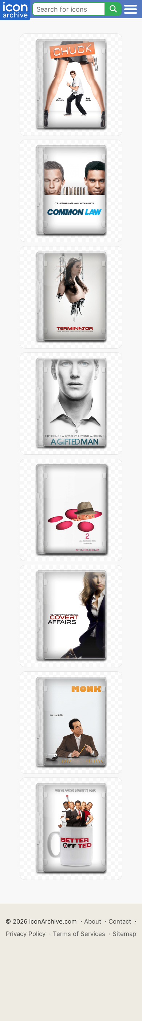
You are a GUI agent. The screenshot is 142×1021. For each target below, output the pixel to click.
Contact (120, 921)
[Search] (112, 9)
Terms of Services (79, 933)
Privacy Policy (26, 933)
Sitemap (124, 933)
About (92, 921)
